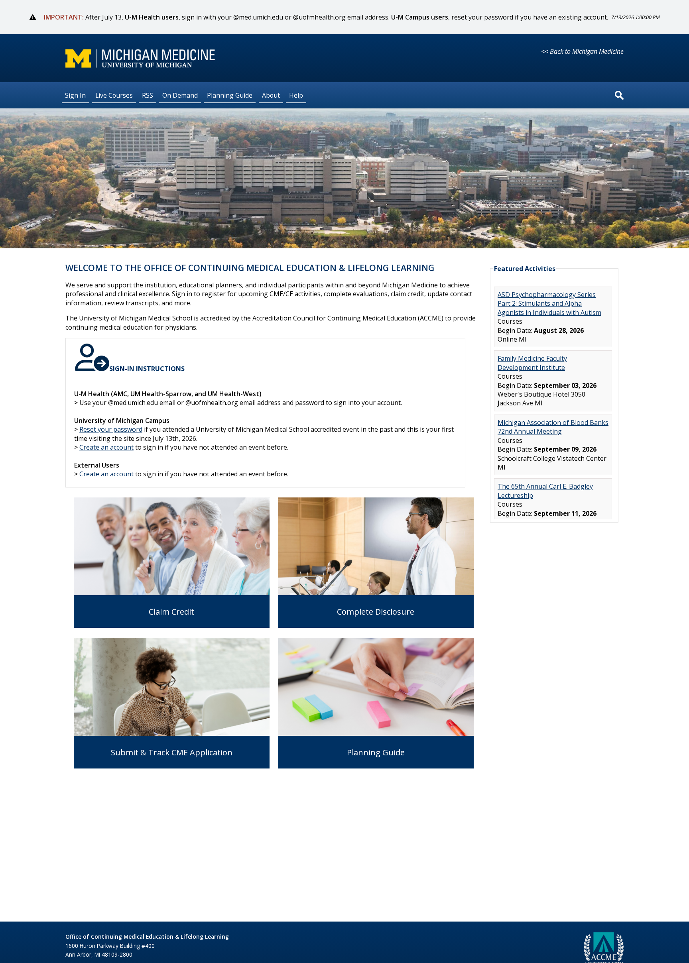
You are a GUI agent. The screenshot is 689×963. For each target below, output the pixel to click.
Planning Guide (229, 94)
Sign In (75, 94)
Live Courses (114, 94)
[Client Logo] (140, 65)
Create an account (106, 447)
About (271, 94)
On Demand (180, 94)
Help (296, 94)
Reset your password (110, 429)
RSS (147, 94)
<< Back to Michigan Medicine (582, 51)
